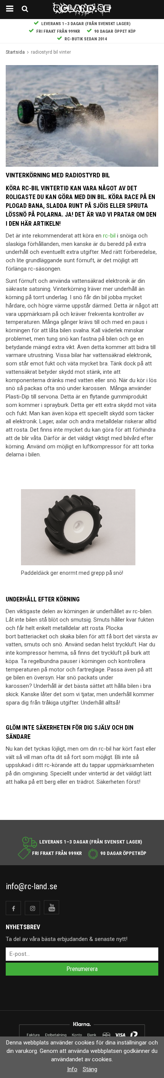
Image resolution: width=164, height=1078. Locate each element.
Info (72, 1069)
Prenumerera (82, 969)
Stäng (90, 1069)
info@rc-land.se (31, 886)
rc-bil (109, 235)
